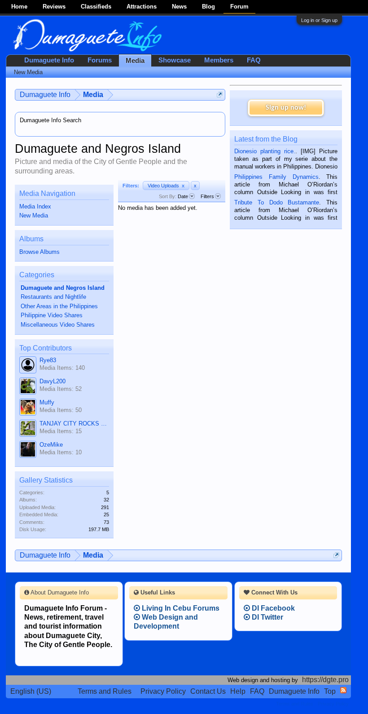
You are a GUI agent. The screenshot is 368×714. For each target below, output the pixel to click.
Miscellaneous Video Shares (58, 324)
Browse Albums (39, 251)
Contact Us (208, 691)
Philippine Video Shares (52, 315)
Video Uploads (166, 185)
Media (135, 60)
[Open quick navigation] (220, 95)
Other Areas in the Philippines (59, 306)
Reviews (54, 6)
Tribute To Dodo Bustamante (276, 202)
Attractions (142, 6)
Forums (100, 60)
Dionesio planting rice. (264, 151)
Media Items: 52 (60, 389)
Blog (208, 6)
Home (19, 6)
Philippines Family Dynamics (276, 176)
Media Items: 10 (60, 452)
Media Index (35, 206)
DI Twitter (266, 617)
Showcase (174, 60)
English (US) (30, 691)
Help (237, 691)
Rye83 (47, 360)
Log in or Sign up (319, 20)
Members (218, 60)
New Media (33, 215)
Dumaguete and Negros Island (63, 287)
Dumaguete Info (49, 60)
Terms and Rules (104, 691)
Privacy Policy (163, 691)
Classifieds (96, 6)
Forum (239, 6)
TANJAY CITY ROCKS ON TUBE (74, 423)
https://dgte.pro (325, 679)
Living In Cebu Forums (179, 608)
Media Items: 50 (60, 410)
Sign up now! (286, 107)
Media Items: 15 (60, 431)
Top (330, 691)
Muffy (46, 402)
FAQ (254, 60)
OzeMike (51, 444)
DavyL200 (52, 381)
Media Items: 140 (62, 367)
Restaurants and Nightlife (53, 296)
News (179, 6)
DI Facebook (272, 608)
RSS (343, 690)
